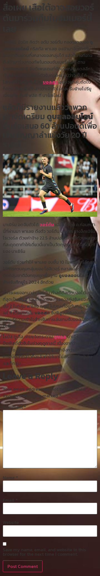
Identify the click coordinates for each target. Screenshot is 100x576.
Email (10, 500)
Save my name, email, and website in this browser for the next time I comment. (44, 551)
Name (10, 477)
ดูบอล (60, 336)
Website (11, 522)
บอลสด (50, 82)
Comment (14, 407)
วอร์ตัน (47, 224)
